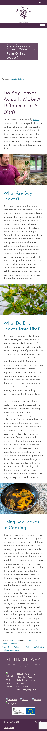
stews (36, 119)
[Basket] (32, 2)
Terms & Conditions (11, 725)
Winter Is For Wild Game (35, 647)
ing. (41, 722)
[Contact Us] (40, 2)
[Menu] (42, 25)
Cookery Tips (14, 640)
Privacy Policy (9, 727)
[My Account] (36, 2)
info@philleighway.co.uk (26, 689)
